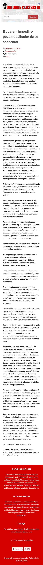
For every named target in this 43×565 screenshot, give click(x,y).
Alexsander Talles (26, 558)
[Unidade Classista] (21, 6)
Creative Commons (23, 532)
